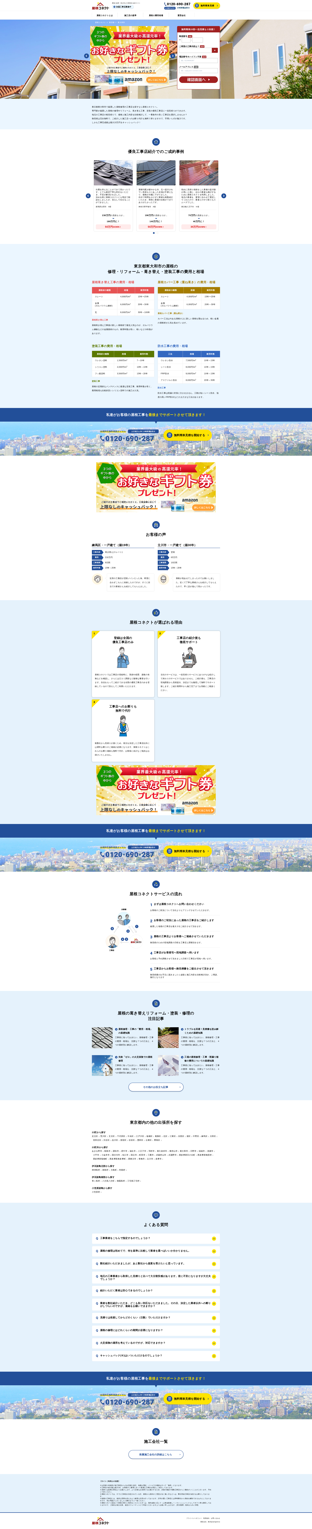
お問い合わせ (215, 1518)
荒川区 (103, 1136)
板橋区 (149, 1136)
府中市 (124, 1151)
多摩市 (159, 1159)
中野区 (196, 1136)
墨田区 (140, 1140)
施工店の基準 (130, 15)
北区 (165, 1136)
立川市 (150, 1159)
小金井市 (106, 1155)
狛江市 (125, 1155)
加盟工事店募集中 (123, 7)
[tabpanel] (129, 56)
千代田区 (121, 1136)
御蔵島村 (121, 1181)
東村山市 (173, 1151)
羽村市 (152, 1151)
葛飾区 (158, 1136)
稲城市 (202, 1151)
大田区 (213, 1136)
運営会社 (182, 15)
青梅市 (142, 1159)
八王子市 (142, 1151)
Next (172, 55)
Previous (86, 55)
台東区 (149, 1140)
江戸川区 (140, 1136)
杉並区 (132, 1140)
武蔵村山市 (161, 1155)
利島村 (122, 1170)
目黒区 (181, 1136)
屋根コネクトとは (105, 15)
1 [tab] (128, 92)
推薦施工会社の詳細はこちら (155, 1454)
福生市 (133, 1151)
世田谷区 (97, 1140)
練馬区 (204, 1136)
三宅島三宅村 (133, 1181)
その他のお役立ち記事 (155, 1087)
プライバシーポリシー (194, 1518)
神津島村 (96, 1170)
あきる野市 (97, 1151)
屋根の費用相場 (156, 15)
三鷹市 (151, 1155)
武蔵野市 (173, 1155)
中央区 (131, 1136)
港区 (189, 1136)
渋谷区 (106, 1140)
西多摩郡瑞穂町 (100, 1159)
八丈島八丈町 (108, 1181)
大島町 (114, 1170)
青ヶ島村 (96, 1181)
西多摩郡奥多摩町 (118, 1159)
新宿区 (123, 1140)
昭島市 (107, 1151)
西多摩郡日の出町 (187, 1155)
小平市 (96, 1155)
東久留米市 (162, 1151)
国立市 (134, 1155)
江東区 (173, 1136)
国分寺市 (116, 1155)
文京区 (112, 1136)
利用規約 (206, 1518)
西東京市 (132, 1159)
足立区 (95, 1136)
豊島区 (157, 1140)
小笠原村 (96, 1192)
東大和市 (184, 1151)
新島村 (105, 1170)
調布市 (116, 1151)
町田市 (142, 1155)
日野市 (193, 1151)
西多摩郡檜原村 (205, 1155)
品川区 (115, 1140)
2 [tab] (131, 92)
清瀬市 (210, 1151)
